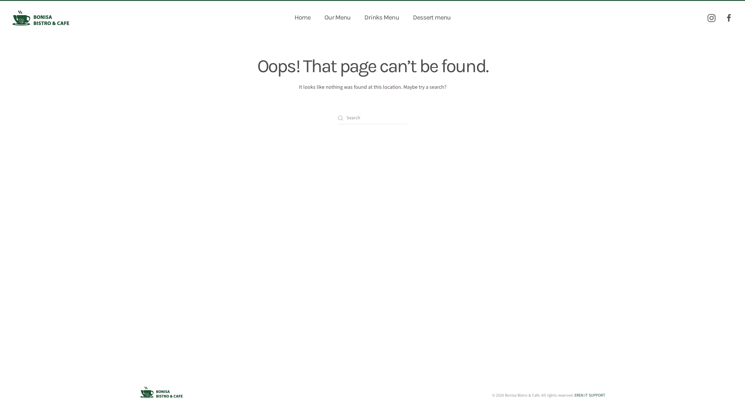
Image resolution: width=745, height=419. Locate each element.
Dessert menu (431, 17)
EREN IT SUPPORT (589, 395)
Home (303, 17)
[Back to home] (41, 18)
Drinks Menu (381, 17)
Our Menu (337, 17)
